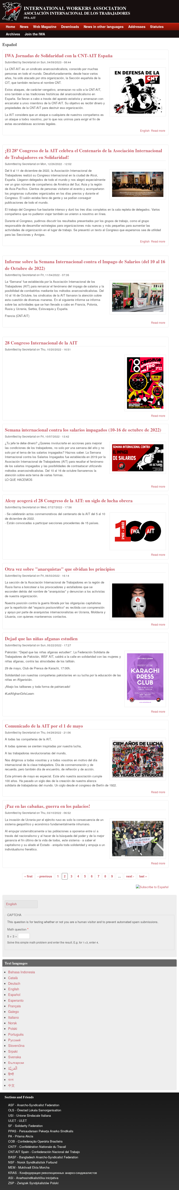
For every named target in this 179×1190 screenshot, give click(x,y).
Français (14, 1006)
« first (28, 876)
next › (130, 876)
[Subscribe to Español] (85, 887)
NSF (11, 1162)
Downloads (70, 26)
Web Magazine (44, 26)
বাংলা (11, 1079)
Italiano (13, 1017)
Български (16, 1062)
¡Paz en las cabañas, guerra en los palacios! (47, 806)
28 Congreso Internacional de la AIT (41, 342)
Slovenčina (16, 1045)
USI (11, 1115)
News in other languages (104, 26)
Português (16, 1034)
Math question (17, 929)
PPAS (12, 1131)
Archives (13, 34)
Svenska (14, 1057)
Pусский (14, 1040)
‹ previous (45, 876)
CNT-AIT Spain (18, 1152)
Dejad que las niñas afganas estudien (41, 638)
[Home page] (11, 19)
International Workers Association (75, 8)
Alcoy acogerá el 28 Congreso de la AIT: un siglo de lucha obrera (69, 500)
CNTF (12, 1146)
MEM (11, 1167)
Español (14, 994)
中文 (11, 1085)
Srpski (12, 1051)
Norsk (12, 1023)
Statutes (157, 26)
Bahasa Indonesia (21, 972)
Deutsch (14, 983)
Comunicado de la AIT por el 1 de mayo (44, 725)
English (145, 130)
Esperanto (16, 1000)
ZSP (11, 1183)
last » (143, 876)
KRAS (12, 1172)
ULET (12, 1120)
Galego (13, 1011)
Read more (158, 130)
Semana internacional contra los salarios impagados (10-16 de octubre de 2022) (83, 429)
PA (10, 1136)
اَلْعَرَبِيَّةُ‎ (12, 1068)
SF (10, 1125)
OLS (11, 1110)
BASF (12, 1157)
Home (10, 26)
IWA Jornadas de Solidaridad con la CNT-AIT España (59, 55)
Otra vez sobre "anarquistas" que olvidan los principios (60, 569)
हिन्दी (11, 1074)
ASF (11, 1105)
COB (11, 1141)
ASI (10, 1178)
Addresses (136, 26)
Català (13, 977)
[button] (21, 904)
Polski (12, 1028)
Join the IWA (35, 34)
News (24, 26)
